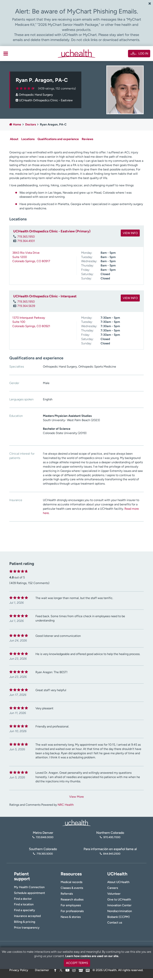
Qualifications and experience (58, 139)
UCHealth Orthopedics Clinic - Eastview (46, 100)
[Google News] (81, 969)
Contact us (114, 922)
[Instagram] (74, 970)
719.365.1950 (26, 236)
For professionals (72, 911)
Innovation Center (119, 905)
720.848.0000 (44, 837)
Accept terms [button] (77, 963)
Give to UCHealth (119, 899)
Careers (112, 888)
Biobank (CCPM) (118, 917)
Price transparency (27, 927)
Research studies (72, 899)
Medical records (71, 882)
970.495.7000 (111, 837)
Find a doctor (23, 898)
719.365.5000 (45, 853)
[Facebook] (55, 970)
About (14, 139)
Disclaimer (42, 970)
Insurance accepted (27, 916)
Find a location (24, 904)
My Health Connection (29, 887)
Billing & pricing (24, 922)
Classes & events (72, 888)
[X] (61, 970)
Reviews (87, 139)
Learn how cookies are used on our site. (92, 956)
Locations (28, 139)
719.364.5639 (26, 306)
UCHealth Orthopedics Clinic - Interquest (44, 296)
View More (76, 796)
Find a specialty (24, 910)
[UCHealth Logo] (76, 822)
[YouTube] (67, 970)
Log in (143, 53)
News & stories (71, 917)
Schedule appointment (29, 893)
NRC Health (66, 804)
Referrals (67, 893)
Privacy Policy (18, 970)
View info (130, 233)
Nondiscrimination (119, 911)
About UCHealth (118, 882)
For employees (71, 905)
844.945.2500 (111, 853)
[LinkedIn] (88, 969)
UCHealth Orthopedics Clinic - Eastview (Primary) (51, 231)
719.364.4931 (26, 241)
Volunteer (114, 893)
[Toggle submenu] (5, 53)
